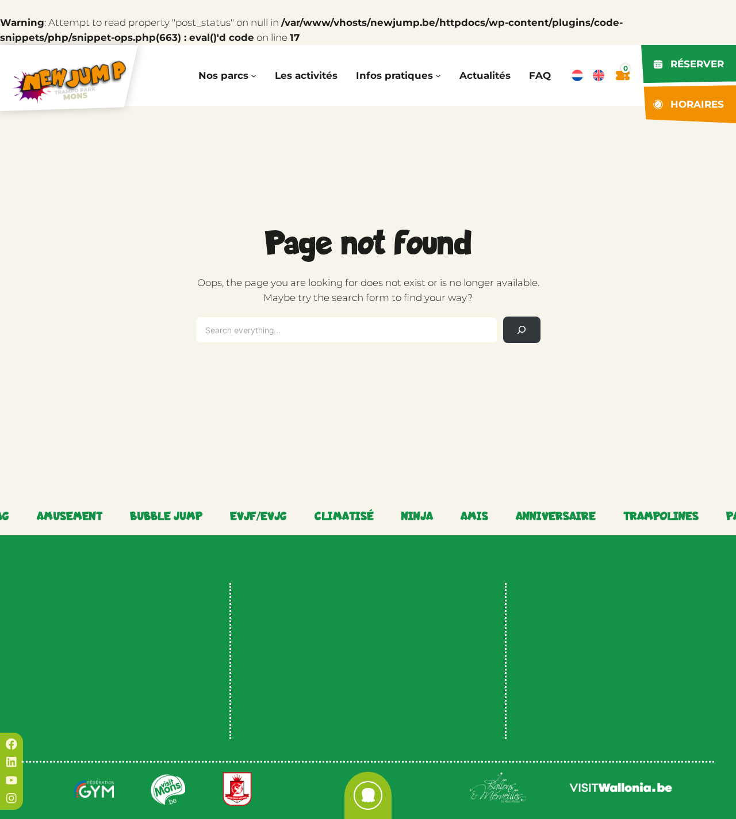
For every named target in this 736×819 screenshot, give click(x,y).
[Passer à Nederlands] (577, 75)
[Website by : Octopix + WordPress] (368, 795)
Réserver (697, 64)
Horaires (697, 104)
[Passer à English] (598, 75)
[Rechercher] (521, 330)
